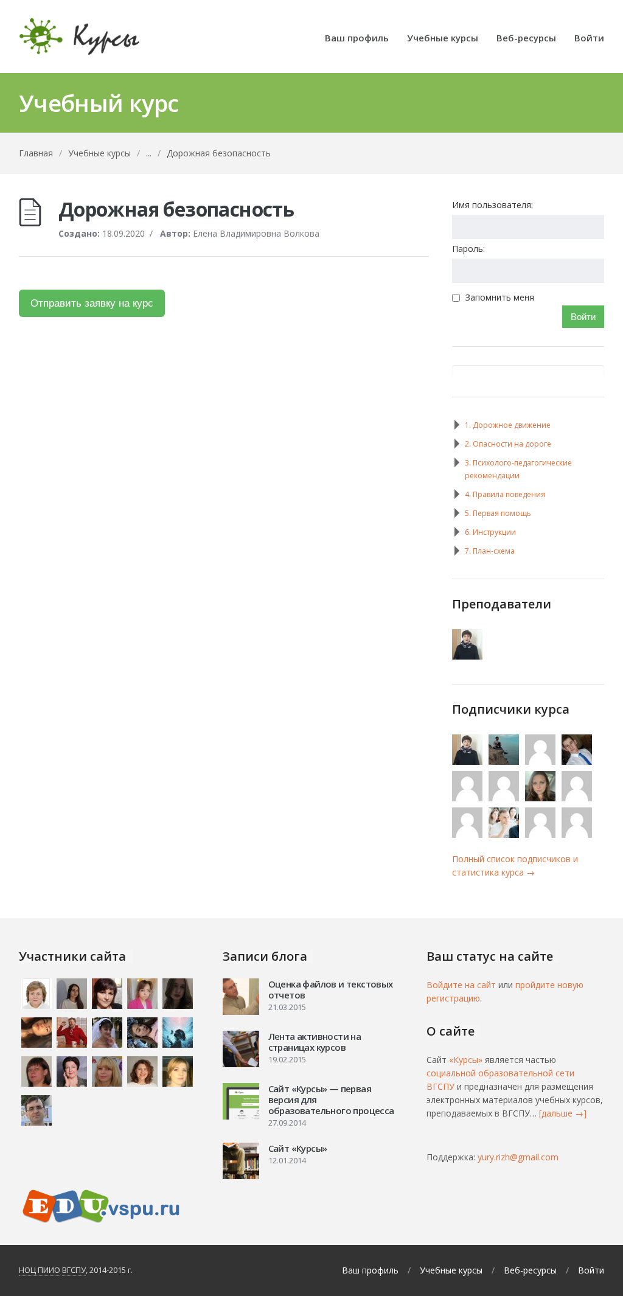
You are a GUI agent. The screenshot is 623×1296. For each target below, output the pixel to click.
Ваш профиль (357, 38)
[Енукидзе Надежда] (468, 798)
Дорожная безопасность (219, 153)
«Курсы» (465, 1059)
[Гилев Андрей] (578, 761)
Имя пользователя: (492, 205)
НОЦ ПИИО (39, 1269)
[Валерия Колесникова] (578, 798)
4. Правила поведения (505, 494)
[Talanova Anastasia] (541, 834)
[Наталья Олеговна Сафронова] (541, 798)
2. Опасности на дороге (508, 444)
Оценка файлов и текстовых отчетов (330, 989)
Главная (36, 153)
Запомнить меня (499, 297)
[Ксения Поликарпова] (541, 761)
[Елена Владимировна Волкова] (468, 656)
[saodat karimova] (578, 834)
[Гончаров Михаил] (505, 834)
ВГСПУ (74, 1269)
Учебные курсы (442, 38)
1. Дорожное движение (508, 425)
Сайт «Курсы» (297, 1148)
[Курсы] (80, 36)
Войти (589, 38)
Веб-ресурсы (526, 38)
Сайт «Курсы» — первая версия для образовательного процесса (331, 1099)
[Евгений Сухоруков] (505, 761)
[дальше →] (562, 1113)
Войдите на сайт (461, 985)
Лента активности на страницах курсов (314, 1042)
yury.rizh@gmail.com (518, 1157)
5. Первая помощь (498, 513)
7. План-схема (490, 551)
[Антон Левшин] (468, 834)
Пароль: (468, 248)
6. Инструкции (490, 532)
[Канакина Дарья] (505, 798)
